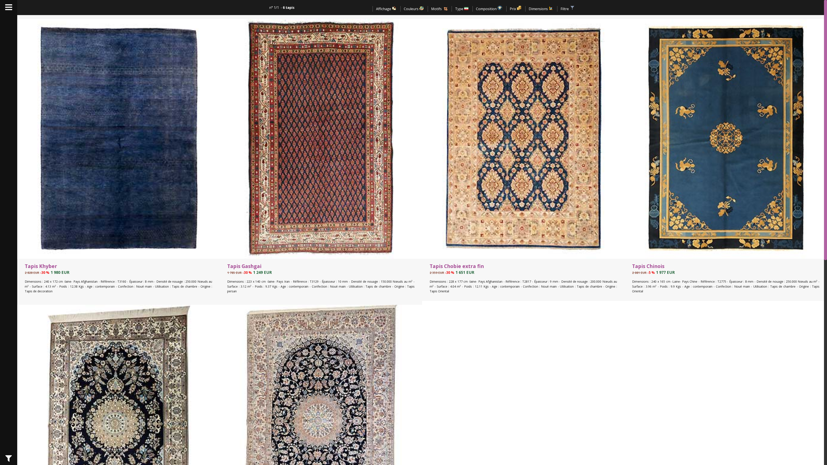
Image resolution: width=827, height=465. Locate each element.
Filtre (565, 8)
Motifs (436, 8)
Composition (486, 8)
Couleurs (411, 8)
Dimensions (539, 8)
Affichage (384, 8)
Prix (513, 8)
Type (459, 8)
